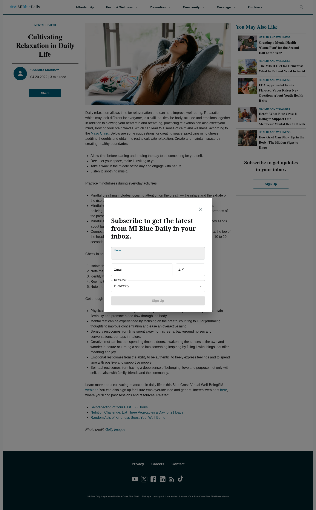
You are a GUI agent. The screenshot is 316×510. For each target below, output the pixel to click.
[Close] (200, 209)
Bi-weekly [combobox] (121, 286)
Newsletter (120, 280)
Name (117, 250)
